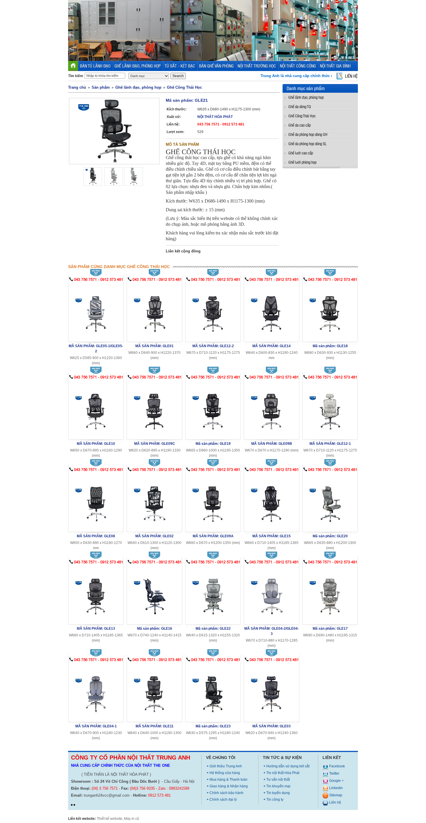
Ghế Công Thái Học (184, 87)
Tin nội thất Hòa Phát (282, 773)
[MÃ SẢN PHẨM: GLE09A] (213, 500)
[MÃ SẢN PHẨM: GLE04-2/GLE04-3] (271, 593)
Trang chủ (77, 87)
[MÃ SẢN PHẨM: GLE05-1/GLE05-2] (96, 310)
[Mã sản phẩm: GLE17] (330, 593)
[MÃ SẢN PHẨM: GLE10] (96, 408)
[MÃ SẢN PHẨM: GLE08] (96, 500)
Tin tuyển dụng (278, 793)
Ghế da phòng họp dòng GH (307, 134)
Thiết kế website (109, 819)
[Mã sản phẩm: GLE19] (213, 408)
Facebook (336, 766)
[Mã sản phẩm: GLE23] (213, 691)
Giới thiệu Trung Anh (226, 766)
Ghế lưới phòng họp (302, 162)
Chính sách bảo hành (226, 793)
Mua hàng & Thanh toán (228, 780)
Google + (336, 781)
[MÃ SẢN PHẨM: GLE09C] (154, 408)
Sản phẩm (101, 87)
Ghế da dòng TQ (299, 106)
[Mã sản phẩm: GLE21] (114, 131)
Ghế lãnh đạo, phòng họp (138, 87)
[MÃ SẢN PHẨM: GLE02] (154, 500)
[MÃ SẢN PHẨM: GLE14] (271, 310)
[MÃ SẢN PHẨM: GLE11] (154, 691)
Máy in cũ (131, 819)
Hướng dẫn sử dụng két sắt (288, 766)
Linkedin (335, 788)
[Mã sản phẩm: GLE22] (213, 593)
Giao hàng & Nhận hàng (229, 786)
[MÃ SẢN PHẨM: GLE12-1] (330, 408)
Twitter (333, 773)
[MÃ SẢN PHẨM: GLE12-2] (213, 310)
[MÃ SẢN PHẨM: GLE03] (271, 691)
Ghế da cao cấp (299, 125)
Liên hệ (334, 802)
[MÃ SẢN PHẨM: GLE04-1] (96, 691)
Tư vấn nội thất (278, 780)
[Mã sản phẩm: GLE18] (330, 310)
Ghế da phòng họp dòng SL (307, 143)
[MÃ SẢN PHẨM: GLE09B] (271, 408)
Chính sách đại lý (223, 799)
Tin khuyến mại (278, 786)
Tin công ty (274, 799)
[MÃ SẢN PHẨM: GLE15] (271, 500)
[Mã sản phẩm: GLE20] (330, 500)
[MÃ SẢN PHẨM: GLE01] (154, 310)
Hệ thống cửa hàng (225, 773)
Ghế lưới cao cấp (300, 153)
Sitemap (335, 795)
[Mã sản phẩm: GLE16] (154, 593)
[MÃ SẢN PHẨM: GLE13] (96, 593)
